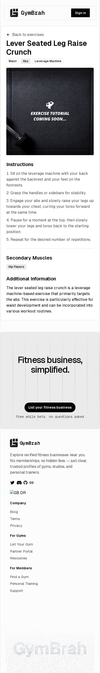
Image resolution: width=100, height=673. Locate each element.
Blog (14, 511)
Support (16, 590)
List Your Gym (21, 544)
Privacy (16, 525)
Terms (15, 518)
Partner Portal (21, 551)
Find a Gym (19, 576)
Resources (18, 558)
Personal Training (24, 583)
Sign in (80, 13)
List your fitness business (50, 407)
